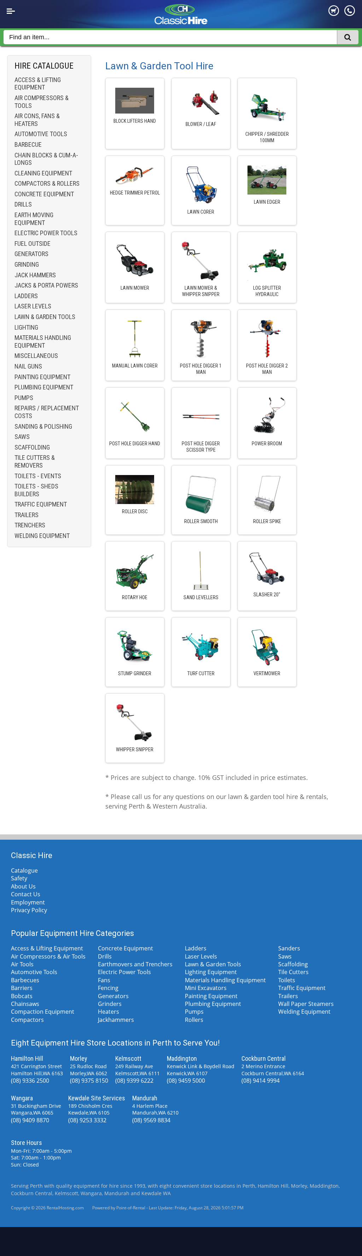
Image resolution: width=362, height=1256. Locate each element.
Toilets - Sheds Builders (36, 490)
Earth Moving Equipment (33, 218)
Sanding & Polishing (43, 426)
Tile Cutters (293, 972)
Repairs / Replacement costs (46, 411)
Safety (19, 878)
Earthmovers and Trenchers (135, 964)
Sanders (289, 948)
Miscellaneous (36, 355)
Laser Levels (32, 306)
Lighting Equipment (211, 972)
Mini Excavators (206, 988)
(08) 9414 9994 (260, 1080)
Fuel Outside (32, 243)
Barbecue (28, 144)
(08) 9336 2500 (30, 1080)
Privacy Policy (29, 910)
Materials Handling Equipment (42, 341)
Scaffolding (32, 447)
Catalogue (24, 870)
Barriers (22, 988)
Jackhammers (116, 1020)
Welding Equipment (42, 535)
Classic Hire (31, 855)
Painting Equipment (42, 377)
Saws (22, 436)
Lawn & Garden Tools (44, 316)
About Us (23, 886)
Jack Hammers (35, 275)
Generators (31, 253)
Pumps (23, 397)
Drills (23, 204)
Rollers (194, 1020)
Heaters (108, 1011)
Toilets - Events (37, 476)
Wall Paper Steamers (306, 1004)
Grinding (26, 264)
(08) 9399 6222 (134, 1080)
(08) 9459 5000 (186, 1080)
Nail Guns (28, 366)
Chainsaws (25, 1004)
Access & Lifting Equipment (37, 83)
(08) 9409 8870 (30, 1120)
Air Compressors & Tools (41, 101)
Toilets (286, 980)
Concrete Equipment (44, 194)
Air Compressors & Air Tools (48, 956)
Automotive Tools (40, 134)
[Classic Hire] (181, 22)
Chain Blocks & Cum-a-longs (46, 159)
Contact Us (25, 894)
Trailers (26, 515)
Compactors (27, 1020)
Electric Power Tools (45, 233)
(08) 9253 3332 (87, 1120)
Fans (104, 980)
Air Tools (22, 964)
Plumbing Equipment (43, 387)
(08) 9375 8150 (89, 1080)
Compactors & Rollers (47, 183)
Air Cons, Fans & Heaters (37, 119)
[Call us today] (349, 13)
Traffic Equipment (40, 504)
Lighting (26, 327)
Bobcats (22, 996)
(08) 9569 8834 (151, 1120)
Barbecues (25, 980)
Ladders (26, 296)
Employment (28, 902)
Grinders (110, 1004)
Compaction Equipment (42, 1011)
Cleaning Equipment (43, 173)
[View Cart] (333, 13)
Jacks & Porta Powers (46, 285)
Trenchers (29, 525)
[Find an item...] (347, 37)
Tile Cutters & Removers (34, 461)
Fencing (108, 988)
